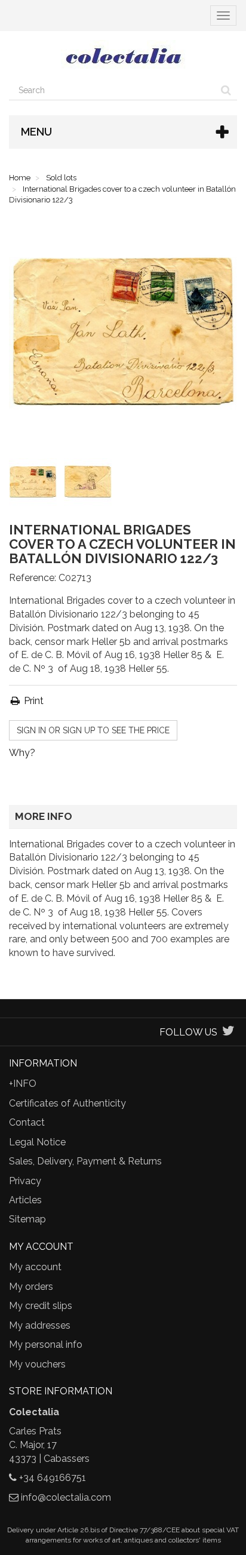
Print (32, 700)
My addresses (39, 1325)
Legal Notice (37, 1142)
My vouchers (37, 1364)
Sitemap (27, 1219)
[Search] (226, 90)
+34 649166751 (52, 1477)
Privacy (25, 1181)
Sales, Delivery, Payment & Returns (85, 1161)
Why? (22, 752)
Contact (27, 1122)
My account (35, 1267)
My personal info (45, 1344)
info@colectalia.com (66, 1497)
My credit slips (40, 1305)
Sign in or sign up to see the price (93, 730)
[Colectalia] (123, 55)
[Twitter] (228, 1032)
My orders (31, 1286)
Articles (25, 1200)
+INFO (22, 1083)
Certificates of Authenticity (67, 1103)
